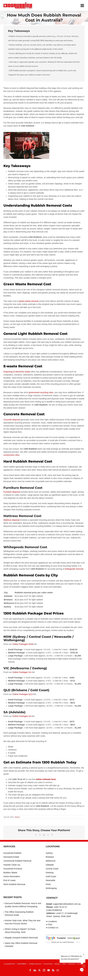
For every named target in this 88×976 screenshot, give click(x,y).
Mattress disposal (11, 520)
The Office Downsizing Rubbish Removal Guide (19, 913)
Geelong (50, 872)
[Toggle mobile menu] (83, 4)
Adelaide (50, 865)
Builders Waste (10, 872)
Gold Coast (51, 876)
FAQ (50, 924)
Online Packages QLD (22, 694)
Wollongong (51, 888)
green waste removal (28, 301)
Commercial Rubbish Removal (17, 861)
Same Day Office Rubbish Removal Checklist (21, 944)
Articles (17, 817)
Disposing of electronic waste (16, 372)
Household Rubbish (12, 853)
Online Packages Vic (21, 672)
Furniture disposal (11, 492)
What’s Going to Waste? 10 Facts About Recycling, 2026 (20, 930)
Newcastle (50, 880)
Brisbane (50, 857)
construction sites (11, 455)
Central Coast (52, 869)
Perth (48, 884)
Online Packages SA (21, 716)
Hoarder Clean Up (11, 865)
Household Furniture (12, 869)
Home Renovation (11, 876)
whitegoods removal (74, 569)
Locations (52, 921)
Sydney (49, 853)
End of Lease (9, 880)
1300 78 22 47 (60, 907)
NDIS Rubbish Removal (14, 884)
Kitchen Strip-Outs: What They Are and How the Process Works (22, 922)
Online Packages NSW (22, 644)
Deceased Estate (11, 857)
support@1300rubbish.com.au (67, 904)
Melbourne (50, 861)
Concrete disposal (11, 419)
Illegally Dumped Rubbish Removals (21, 938)
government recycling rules (41, 392)
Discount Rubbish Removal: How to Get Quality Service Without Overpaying (23, 905)
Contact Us (53, 927)
